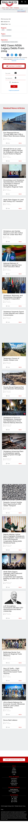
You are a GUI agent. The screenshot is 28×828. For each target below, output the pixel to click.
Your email (7, 73)
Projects (14, 792)
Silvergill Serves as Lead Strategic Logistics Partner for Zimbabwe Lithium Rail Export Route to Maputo (13, 151)
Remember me (15, 82)
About (14, 768)
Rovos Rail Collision (10, 720)
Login (14, 774)
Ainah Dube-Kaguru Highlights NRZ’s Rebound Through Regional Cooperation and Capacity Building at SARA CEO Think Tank (13, 576)
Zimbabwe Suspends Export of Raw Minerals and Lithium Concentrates (13, 313)
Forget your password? (14, 90)
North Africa (14, 781)
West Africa (14, 784)
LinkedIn (15, 800)
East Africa (14, 780)
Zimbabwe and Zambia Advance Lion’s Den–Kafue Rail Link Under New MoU (13, 232)
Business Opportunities (14, 791)
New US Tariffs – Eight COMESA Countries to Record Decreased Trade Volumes (12, 671)
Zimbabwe (16, 7)
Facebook (15, 797)
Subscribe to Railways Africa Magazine (14, 759)
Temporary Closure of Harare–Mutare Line (11, 359)
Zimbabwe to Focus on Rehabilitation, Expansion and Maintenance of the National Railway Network (12, 420)
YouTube (15, 801)
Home (3, 7)
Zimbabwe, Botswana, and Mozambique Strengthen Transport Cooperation (13, 297)
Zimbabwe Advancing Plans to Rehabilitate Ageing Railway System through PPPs (13, 453)
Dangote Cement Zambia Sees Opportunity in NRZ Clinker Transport (12, 504)
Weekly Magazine (14, 789)
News (7, 7)
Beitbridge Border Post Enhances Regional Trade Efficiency (12, 654)
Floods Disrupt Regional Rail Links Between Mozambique (13, 388)
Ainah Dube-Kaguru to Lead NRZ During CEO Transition (13, 200)
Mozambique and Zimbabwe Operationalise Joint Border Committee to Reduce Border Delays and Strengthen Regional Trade (13, 183)
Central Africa (14, 778)
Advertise (14, 771)
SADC (11, 7)
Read (20, 143)
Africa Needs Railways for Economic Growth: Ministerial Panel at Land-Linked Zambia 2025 (14, 704)
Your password (8, 78)
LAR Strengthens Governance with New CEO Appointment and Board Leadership (13, 608)
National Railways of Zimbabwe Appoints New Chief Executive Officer (12, 265)
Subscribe (14, 772)
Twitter (15, 798)
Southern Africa (14, 783)
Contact (14, 769)
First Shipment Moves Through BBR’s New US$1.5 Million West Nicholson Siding (14, 134)
